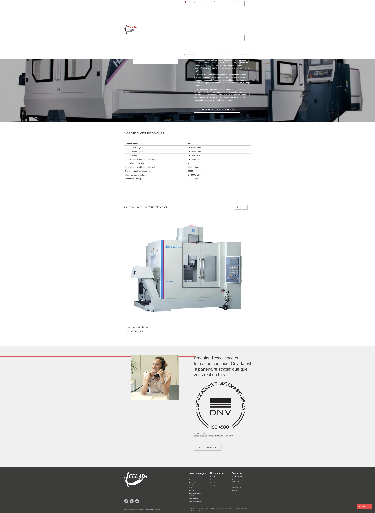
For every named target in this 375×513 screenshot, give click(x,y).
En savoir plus (135, 331)
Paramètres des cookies (154, 509)
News (231, 55)
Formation (213, 486)
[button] (238, 207)
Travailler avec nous (216, 2)
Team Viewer (237, 2)
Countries (213, 477)
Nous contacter (208, 447)
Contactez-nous (245, 55)
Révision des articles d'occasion (195, 494)
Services (219, 55)
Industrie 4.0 (204, 2)
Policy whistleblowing (195, 501)
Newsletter (228, 2)
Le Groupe (192, 477)
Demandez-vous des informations (216, 109)
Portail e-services (237, 487)
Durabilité (192, 490)
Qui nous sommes (190, 55)
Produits (206, 55)
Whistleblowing (193, 498)
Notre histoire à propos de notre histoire (197, 484)
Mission (191, 480)
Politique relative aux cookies (140, 509)
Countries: (190, 2)
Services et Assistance (238, 485)
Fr (248, 2)
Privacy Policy (128, 509)
